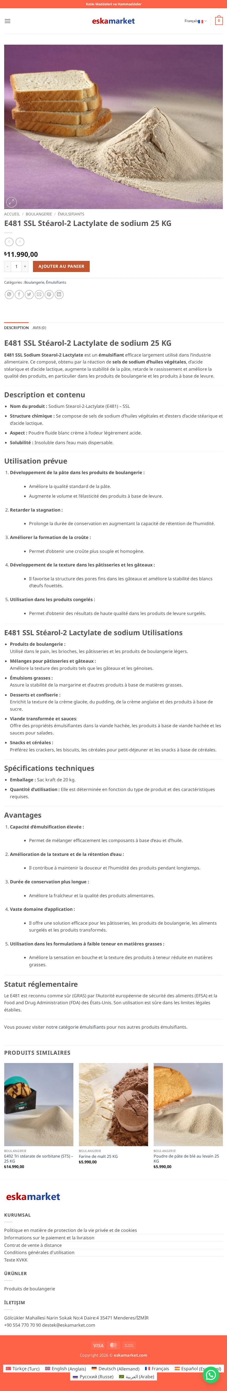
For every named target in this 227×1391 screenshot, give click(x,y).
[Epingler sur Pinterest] (49, 294)
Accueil (12, 214)
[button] (7, 21)
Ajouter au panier (61, 266)
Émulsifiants (71, 214)
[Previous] (4, 1120)
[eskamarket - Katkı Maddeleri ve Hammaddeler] (113, 20)
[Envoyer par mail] (39, 294)
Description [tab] (16, 328)
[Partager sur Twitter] (29, 294)
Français (191, 21)
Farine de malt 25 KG (98, 1156)
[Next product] (9, 242)
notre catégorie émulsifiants (75, 1027)
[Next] (222, 1120)
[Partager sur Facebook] (19, 294)
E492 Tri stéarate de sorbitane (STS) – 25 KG (38, 1159)
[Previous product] (20, 242)
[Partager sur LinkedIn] (59, 294)
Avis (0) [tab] (39, 328)
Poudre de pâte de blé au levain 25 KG (186, 1159)
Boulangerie (39, 214)
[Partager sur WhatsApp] (9, 294)
